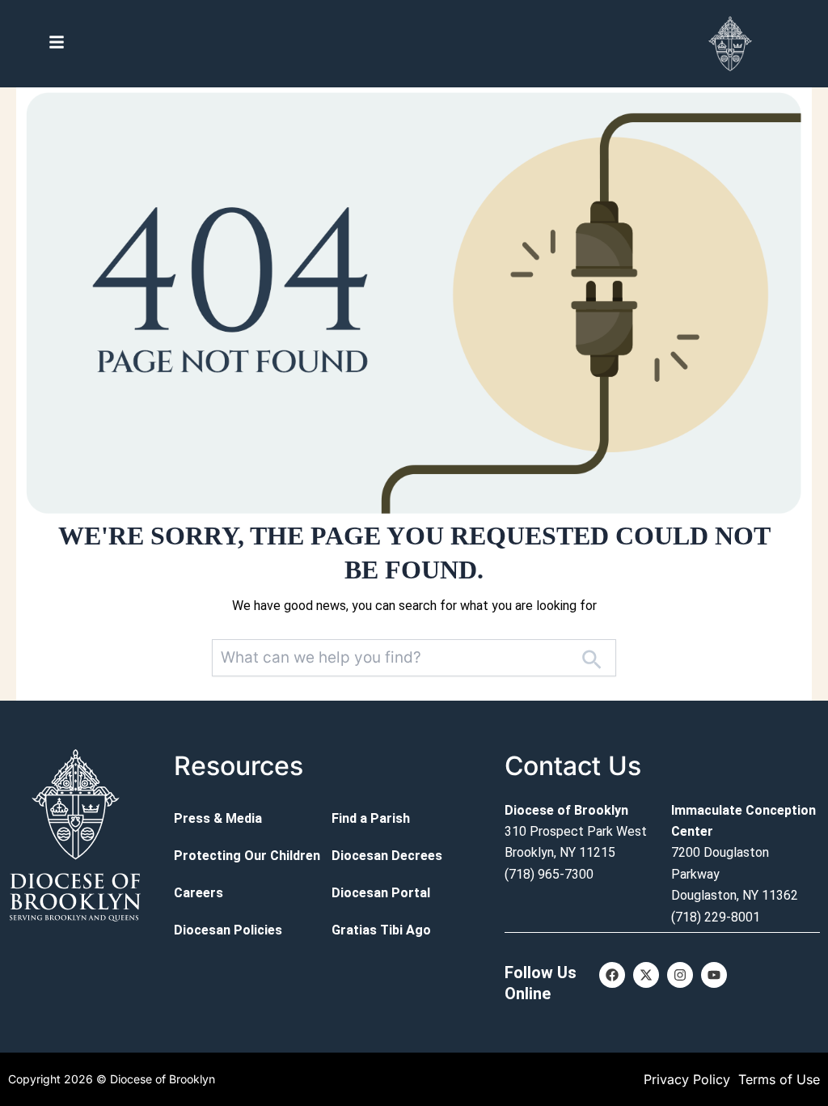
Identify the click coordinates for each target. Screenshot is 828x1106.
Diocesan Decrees (387, 855)
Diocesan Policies (228, 930)
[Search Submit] (591, 658)
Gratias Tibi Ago (381, 930)
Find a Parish (371, 818)
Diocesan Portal (381, 892)
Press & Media (218, 818)
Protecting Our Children (247, 855)
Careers (198, 892)
